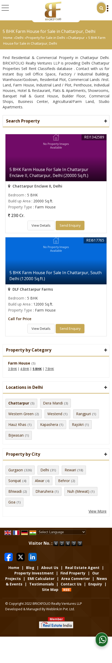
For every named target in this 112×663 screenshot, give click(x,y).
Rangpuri (83, 413)
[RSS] (66, 589)
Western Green (21, 413)
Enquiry (95, 584)
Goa (11, 502)
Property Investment (34, 573)
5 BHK (37, 369)
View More (98, 511)
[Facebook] (8, 556)
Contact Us (71, 584)
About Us (49, 567)
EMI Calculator (41, 578)
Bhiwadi (15, 491)
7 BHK (49, 369)
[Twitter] (20, 556)
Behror (64, 480)
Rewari (70, 469)
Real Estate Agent (82, 567)
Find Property (72, 573)
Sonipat (14, 480)
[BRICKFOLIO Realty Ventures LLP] (52, 11)
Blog (30, 567)
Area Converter (75, 578)
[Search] (101, 8)
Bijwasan (16, 435)
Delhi (19, 38)
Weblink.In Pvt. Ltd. (60, 609)
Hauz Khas (17, 424)
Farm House (19, 363)
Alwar (39, 480)
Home (8, 38)
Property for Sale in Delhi (45, 38)
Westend (54, 413)
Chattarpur (76, 38)
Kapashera (49, 424)
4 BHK (24, 369)
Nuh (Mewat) (78, 491)
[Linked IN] (32, 556)
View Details (41, 225)
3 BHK (12, 369)
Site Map (50, 589)
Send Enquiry (70, 225)
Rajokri (78, 424)
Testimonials (41, 584)
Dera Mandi (53, 403)
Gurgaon (15, 469)
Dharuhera (44, 491)
